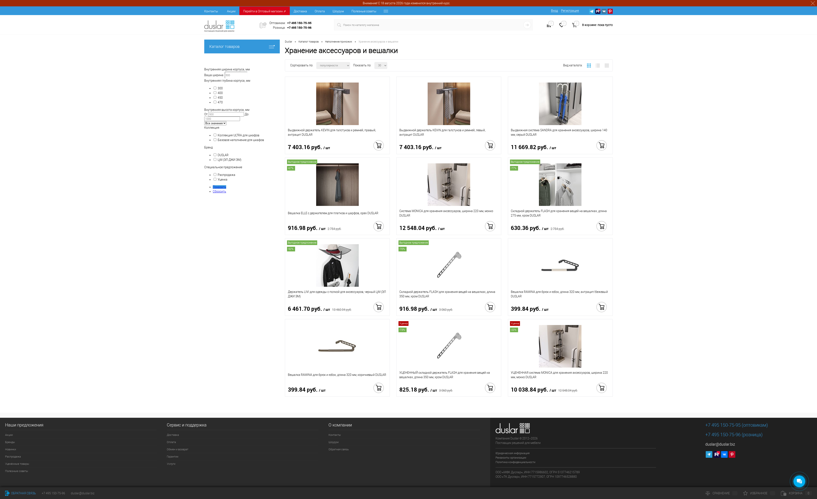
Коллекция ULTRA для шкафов (238, 135)
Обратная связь (339, 449)
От (206, 114)
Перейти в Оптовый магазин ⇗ (264, 11)
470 (220, 102)
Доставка (300, 11)
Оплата (320, 11)
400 (220, 93)
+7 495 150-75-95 (299, 23)
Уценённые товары (17, 463)
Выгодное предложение (302, 161)
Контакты (211, 11)
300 (220, 88)
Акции (231, 11)
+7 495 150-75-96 (299, 28)
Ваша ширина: (214, 75)
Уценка (222, 179)
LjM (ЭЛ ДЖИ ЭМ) (229, 159)
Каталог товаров (224, 46)
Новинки (10, 449)
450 (220, 97)
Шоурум (338, 11)
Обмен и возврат (177, 449)
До (247, 114)
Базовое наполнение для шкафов (241, 140)
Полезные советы (363, 11)
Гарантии (172, 456)
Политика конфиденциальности (515, 462)
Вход (554, 10)
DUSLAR (223, 155)
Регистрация (570, 10)
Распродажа (226, 175)
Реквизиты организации (511, 457)
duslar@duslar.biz (720, 444)
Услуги (171, 463)
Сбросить (219, 191)
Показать (219, 187)
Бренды (10, 442)
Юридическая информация (513, 453)
